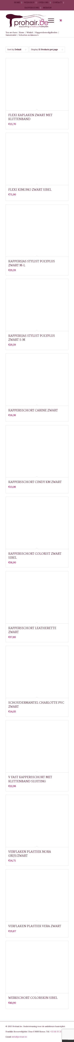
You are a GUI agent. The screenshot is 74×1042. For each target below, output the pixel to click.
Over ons (43, 2)
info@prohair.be (19, 1037)
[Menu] (49, 21)
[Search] (41, 21)
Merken (47, 8)
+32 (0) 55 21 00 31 (58, 1032)
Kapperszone (31, 8)
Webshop (29, 2)
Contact (57, 2)
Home (17, 2)
